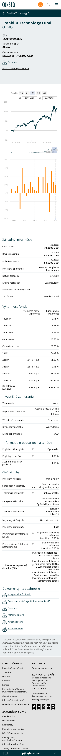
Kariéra (5, 684)
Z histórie (6, 672)
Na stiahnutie (8, 720)
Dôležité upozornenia (12, 733)
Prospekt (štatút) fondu (19, 594)
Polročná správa (16, 615)
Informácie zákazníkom (13, 744)
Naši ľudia (7, 676)
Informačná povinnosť (12, 700)
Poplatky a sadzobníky (13, 729)
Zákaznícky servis (14, 711)
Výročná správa (15, 621)
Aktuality (38, 663)
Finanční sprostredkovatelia (15, 704)
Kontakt (6, 680)
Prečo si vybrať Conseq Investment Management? (14, 690)
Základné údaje (9, 695)
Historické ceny (15, 628)
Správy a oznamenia (42, 668)
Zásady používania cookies (15, 748)
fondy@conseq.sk (40, 699)
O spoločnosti (12, 663)
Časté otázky (8, 716)
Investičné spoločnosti (12, 668)
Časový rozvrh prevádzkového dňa (12, 738)
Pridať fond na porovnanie (15, 68)
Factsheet (13, 62)
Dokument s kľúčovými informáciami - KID (29, 601)
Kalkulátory (7, 724)
